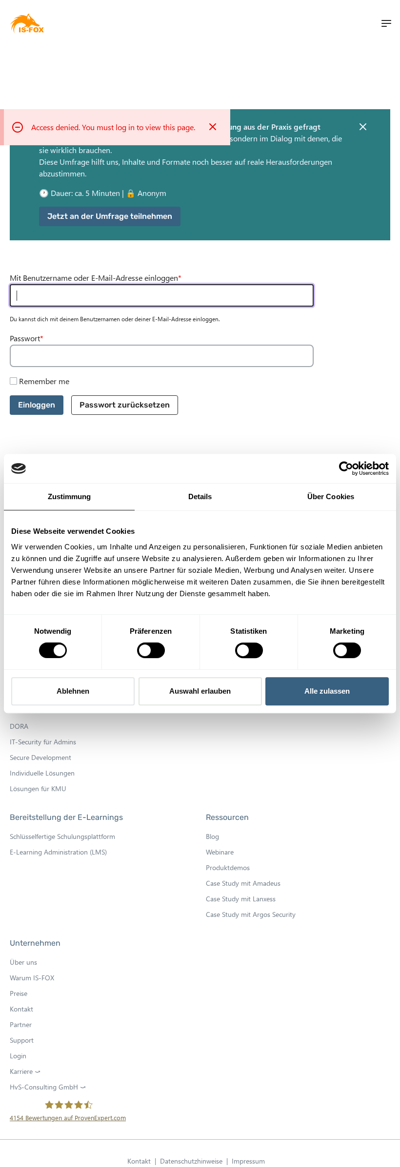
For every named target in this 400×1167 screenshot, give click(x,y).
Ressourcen (227, 817)
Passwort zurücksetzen (125, 404)
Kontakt (21, 1008)
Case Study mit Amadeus (243, 883)
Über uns (23, 962)
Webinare (220, 851)
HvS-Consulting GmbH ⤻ (50, 1087)
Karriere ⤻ (28, 1071)
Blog (212, 836)
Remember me (44, 381)
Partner (21, 1024)
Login (18, 1055)
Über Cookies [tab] (330, 496)
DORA (19, 726)
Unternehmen (35, 943)
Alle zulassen (327, 691)
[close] (362, 126)
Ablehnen (73, 691)
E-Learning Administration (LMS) (58, 851)
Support (22, 1040)
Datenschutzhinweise (194, 1161)
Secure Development (40, 757)
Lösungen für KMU (38, 788)
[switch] (151, 650)
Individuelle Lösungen (42, 773)
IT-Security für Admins (43, 741)
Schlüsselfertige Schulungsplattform (62, 836)
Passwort (25, 338)
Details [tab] (200, 496)
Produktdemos (228, 867)
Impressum (248, 1161)
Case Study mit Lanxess (241, 898)
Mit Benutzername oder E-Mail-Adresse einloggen (94, 277)
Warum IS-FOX (32, 977)
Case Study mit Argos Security (251, 914)
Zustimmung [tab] (69, 496)
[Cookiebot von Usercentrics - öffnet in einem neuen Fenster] (346, 468)
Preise (18, 993)
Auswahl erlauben (200, 691)
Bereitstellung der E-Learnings (66, 817)
